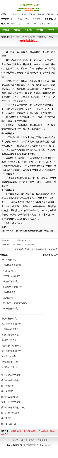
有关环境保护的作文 (12, 287)
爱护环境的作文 (23, 240)
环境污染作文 (9, 270)
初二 (20, 19)
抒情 (49, 24)
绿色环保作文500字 (12, 265)
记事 (13, 24)
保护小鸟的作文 (8, 424)
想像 (41, 24)
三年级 (32, 14)
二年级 (23, 14)
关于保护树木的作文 (11, 351)
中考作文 (36, 19)
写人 (20, 24)
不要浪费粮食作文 (10, 335)
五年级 (50, 14)
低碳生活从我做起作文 (26, 245)
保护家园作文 (7, 418)
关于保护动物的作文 (11, 345)
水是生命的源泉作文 (11, 329)
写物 (34, 24)
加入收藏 (29, 249)
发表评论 (18, 249)
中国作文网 (19, 37)
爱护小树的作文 (9, 318)
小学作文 (28, 30)
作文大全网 (42, 440)
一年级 (14, 14)
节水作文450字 (9, 356)
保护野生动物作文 (11, 276)
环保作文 (42, 37)
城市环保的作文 (10, 308)
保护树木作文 (7, 386)
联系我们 (32, 440)
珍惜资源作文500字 (11, 362)
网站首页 (5, 30)
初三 (27, 19)
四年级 (41, 14)
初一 (13, 19)
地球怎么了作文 (9, 340)
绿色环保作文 (9, 292)
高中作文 (51, 30)
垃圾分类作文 (9, 298)
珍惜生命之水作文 (10, 367)
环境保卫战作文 (10, 281)
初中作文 (39, 30)
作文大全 (17, 30)
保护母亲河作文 (8, 391)
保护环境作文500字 (10, 413)
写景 (27, 24)
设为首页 (14, 440)
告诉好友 (41, 249)
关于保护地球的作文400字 (15, 303)
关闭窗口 (52, 249)
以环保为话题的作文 (11, 324)
